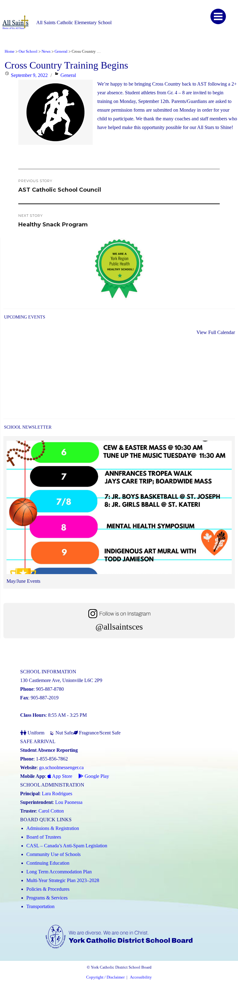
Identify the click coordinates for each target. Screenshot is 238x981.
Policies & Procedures (47, 889)
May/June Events (23, 581)
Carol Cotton (51, 811)
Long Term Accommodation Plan (59, 871)
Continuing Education (47, 863)
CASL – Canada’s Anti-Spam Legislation (66, 845)
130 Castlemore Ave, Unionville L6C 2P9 (61, 680)
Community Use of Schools (53, 854)
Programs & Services (47, 897)
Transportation (40, 906)
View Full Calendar (215, 332)
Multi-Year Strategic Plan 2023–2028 (62, 880)
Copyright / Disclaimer (105, 977)
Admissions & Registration (52, 828)
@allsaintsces (119, 626)
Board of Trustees (43, 837)
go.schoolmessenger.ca (61, 767)
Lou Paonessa (68, 802)
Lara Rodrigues (57, 793)
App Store (61, 776)
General (68, 75)
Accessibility (141, 977)
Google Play (96, 776)
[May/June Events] (119, 509)
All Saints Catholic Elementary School (74, 22)
